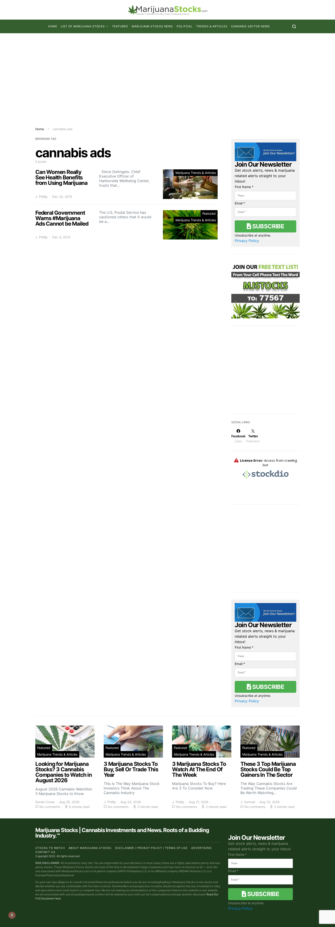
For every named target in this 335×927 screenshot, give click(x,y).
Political (185, 26)
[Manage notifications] (11, 915)
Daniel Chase (45, 802)
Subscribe (267, 226)
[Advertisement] (167, 80)
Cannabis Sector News (250, 26)
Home (52, 26)
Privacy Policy (247, 240)
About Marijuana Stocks (90, 848)
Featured (120, 26)
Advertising (201, 848)
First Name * (244, 187)
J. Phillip (41, 197)
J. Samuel (247, 802)
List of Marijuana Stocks (83, 26)
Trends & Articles (211, 26)
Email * (240, 203)
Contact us (45, 852)
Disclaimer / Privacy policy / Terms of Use (151, 848)
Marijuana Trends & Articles (195, 173)
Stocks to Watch (50, 848)
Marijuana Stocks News (152, 26)
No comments (49, 807)
